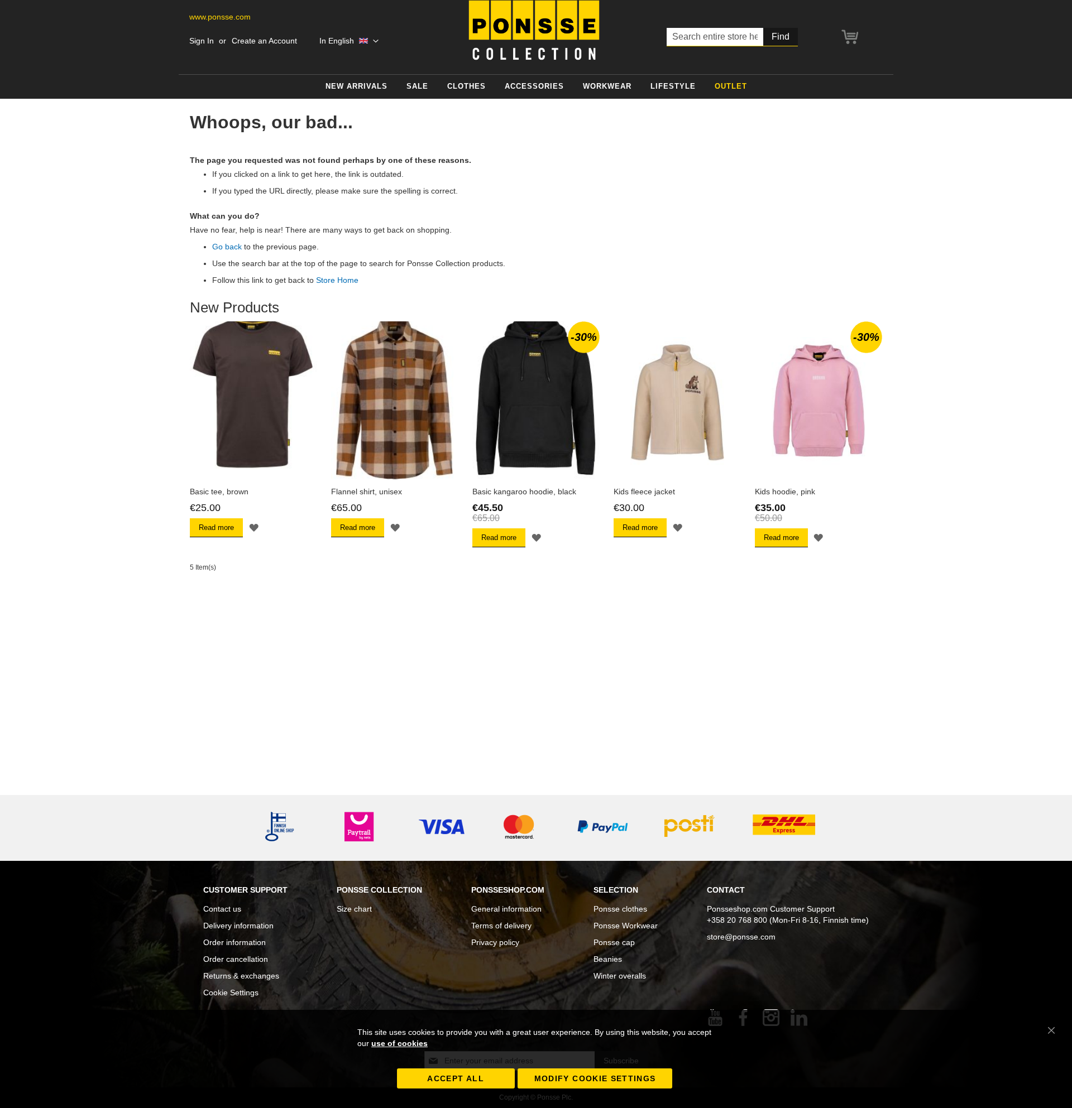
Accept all (455, 1078)
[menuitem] (356, 87)
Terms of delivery (501, 925)
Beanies (608, 959)
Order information (234, 942)
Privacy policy (495, 942)
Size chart (354, 908)
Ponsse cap (614, 942)
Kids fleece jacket (644, 491)
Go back (227, 246)
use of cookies (399, 1043)
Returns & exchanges (241, 975)
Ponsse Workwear (626, 925)
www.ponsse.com (220, 16)
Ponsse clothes (620, 908)
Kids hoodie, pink (785, 491)
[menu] (536, 87)
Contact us (222, 908)
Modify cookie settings (595, 1078)
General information (506, 908)
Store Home (337, 280)
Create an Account (264, 40)
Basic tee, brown (219, 491)
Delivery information (238, 925)
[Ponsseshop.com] (534, 30)
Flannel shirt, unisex (366, 491)
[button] (349, 41)
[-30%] (536, 477)
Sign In (201, 40)
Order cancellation (235, 959)
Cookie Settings (231, 992)
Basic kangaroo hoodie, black (524, 491)
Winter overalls (620, 975)
